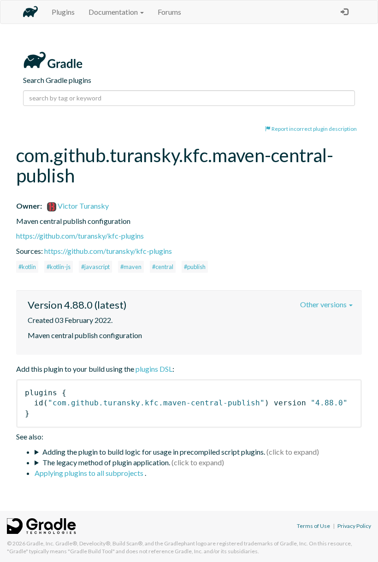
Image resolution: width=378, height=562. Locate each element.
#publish (195, 266)
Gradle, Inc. (40, 543)
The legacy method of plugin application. (106, 462)
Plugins (63, 11)
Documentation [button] (114, 11)
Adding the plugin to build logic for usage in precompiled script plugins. (153, 451)
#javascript (95, 266)
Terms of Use (313, 525)
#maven (131, 266)
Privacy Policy (354, 525)
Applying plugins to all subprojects (90, 472)
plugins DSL (154, 368)
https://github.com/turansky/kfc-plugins (80, 235)
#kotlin (27, 266)
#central (162, 266)
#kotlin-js (59, 266)
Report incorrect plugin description (314, 128)
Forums (169, 11)
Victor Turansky (82, 205)
